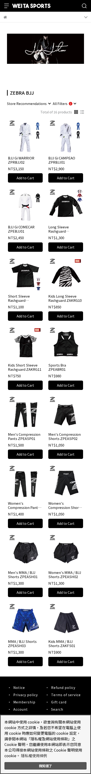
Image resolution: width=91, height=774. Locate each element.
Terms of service (66, 694)
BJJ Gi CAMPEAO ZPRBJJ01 (61, 160)
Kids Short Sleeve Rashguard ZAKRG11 (24, 367)
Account (20, 709)
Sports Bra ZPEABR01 (57, 367)
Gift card (58, 702)
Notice (19, 687)
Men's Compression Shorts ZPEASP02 (64, 436)
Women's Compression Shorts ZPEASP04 (65, 505)
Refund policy (63, 687)
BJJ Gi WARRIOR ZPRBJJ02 (21, 160)
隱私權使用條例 (34, 755)
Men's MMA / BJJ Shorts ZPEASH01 (23, 574)
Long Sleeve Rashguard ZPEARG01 (58, 229)
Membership (24, 702)
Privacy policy (25, 694)
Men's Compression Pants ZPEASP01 (24, 436)
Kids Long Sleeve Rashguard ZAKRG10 (65, 298)
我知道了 (45, 765)
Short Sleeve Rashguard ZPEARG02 (19, 298)
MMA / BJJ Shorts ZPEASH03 (22, 643)
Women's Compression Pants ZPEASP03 (24, 505)
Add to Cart (25, 178)
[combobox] (28, 103)
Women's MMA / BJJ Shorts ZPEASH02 (64, 574)
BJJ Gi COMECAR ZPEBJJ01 (21, 229)
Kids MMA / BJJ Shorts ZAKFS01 (61, 643)
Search (57, 709)
